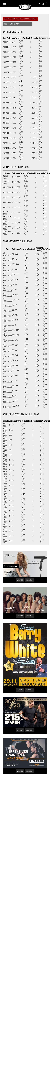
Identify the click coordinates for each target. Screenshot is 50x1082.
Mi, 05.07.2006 (7, 274)
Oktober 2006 (6, 222)
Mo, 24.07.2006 (7, 370)
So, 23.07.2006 (7, 365)
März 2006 (7, 187)
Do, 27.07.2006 (7, 385)
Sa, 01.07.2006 (7, 254)
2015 (5, 102)
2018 (5, 118)
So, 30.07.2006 (7, 400)
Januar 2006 (5, 177)
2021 (5, 133)
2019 (5, 123)
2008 (5, 67)
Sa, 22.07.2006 (7, 360)
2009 (5, 72)
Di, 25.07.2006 (7, 375)
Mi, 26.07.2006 (7, 380)
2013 (5, 92)
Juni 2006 (7, 202)
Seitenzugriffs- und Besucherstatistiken (20, 18)
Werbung (20, 580)
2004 (5, 47)
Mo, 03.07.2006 (7, 264)
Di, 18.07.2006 (7, 340)
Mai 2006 (6, 197)
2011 (5, 82)
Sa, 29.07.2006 (7, 395)
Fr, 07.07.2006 (7, 284)
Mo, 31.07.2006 (7, 405)
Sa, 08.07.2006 (7, 289)
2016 (5, 108)
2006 (5, 57)
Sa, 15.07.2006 (7, 324)
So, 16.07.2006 (7, 330)
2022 (5, 138)
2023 (5, 143)
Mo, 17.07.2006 (7, 335)
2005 (5, 52)
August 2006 (6, 212)
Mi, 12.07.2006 (7, 309)
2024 (5, 148)
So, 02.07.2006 (7, 259)
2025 (5, 153)
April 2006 (7, 192)
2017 (5, 113)
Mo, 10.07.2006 (7, 299)
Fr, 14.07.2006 (7, 319)
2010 (5, 77)
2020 (5, 128)
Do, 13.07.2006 (7, 314)
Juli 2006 (6, 207)
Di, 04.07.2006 (7, 269)
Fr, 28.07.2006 (7, 390)
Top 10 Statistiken (11, 24)
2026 (5, 158)
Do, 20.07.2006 (7, 350)
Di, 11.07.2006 (7, 304)
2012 (5, 87)
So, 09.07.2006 (7, 294)
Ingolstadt (29, 580)
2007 (5, 62)
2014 (5, 97)
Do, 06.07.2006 (7, 279)
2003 (5, 42)
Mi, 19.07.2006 (7, 345)
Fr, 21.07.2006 (7, 355)
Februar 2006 (6, 182)
